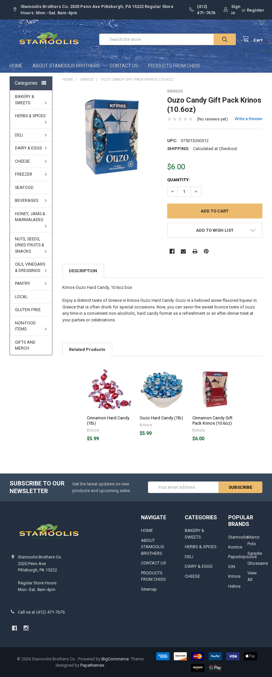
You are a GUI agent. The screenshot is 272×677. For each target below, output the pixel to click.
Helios (234, 586)
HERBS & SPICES (30, 116)
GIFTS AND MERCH (25, 345)
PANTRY (22, 283)
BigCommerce (115, 658)
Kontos (235, 547)
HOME (16, 65)
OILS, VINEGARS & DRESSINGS (30, 267)
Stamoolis (238, 537)
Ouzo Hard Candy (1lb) (161, 417)
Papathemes (92, 665)
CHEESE (22, 161)
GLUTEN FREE (28, 309)
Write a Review (248, 118)
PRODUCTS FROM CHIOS (174, 65)
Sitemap (149, 589)
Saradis (254, 553)
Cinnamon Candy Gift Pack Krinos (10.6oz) (212, 420)
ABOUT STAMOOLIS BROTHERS (66, 65)
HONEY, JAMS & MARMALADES (30, 217)
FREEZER (23, 174)
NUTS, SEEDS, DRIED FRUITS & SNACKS (29, 245)
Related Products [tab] (87, 349)
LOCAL (21, 297)
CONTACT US (124, 65)
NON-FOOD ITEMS (25, 326)
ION (231, 566)
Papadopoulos (242, 556)
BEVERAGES (26, 200)
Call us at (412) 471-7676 (41, 612)
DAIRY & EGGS (28, 148)
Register (255, 10)
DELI (19, 135)
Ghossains (257, 563)
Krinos (234, 576)
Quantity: (178, 179)
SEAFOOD (24, 187)
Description (83, 270)
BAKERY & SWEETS (24, 99)
